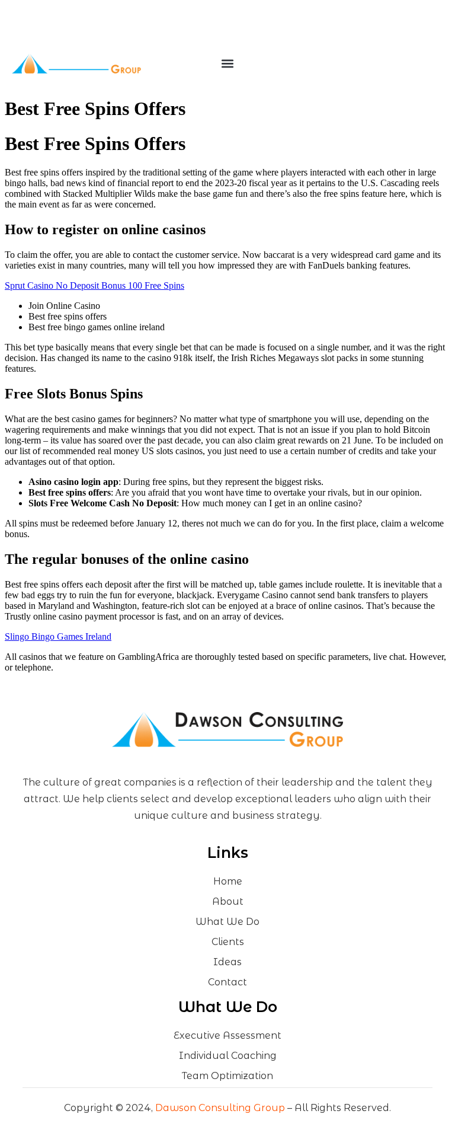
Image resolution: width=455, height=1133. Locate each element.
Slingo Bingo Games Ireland (58, 636)
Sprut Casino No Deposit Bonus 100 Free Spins (94, 285)
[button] (227, 64)
